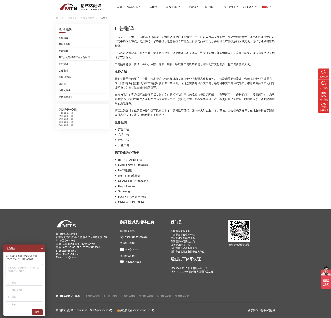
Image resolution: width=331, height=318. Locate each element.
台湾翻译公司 (66, 125)
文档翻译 (63, 63)
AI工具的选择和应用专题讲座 (74, 57)
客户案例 (209, 7)
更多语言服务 (87, 17)
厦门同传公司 (110, 295)
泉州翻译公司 (66, 119)
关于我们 (229, 7)
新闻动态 (248, 7)
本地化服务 (65, 90)
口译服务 (152, 7)
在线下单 (171, 7)
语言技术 (63, 83)
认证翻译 (63, 70)
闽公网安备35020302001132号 (137, 310)
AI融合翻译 (65, 44)
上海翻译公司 (66, 113)
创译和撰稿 (65, 77)
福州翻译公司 (66, 116)
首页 (119, 7)
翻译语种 (63, 50)
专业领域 (190, 7)
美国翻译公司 (66, 122)
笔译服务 (132, 7)
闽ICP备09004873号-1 (102, 310)
